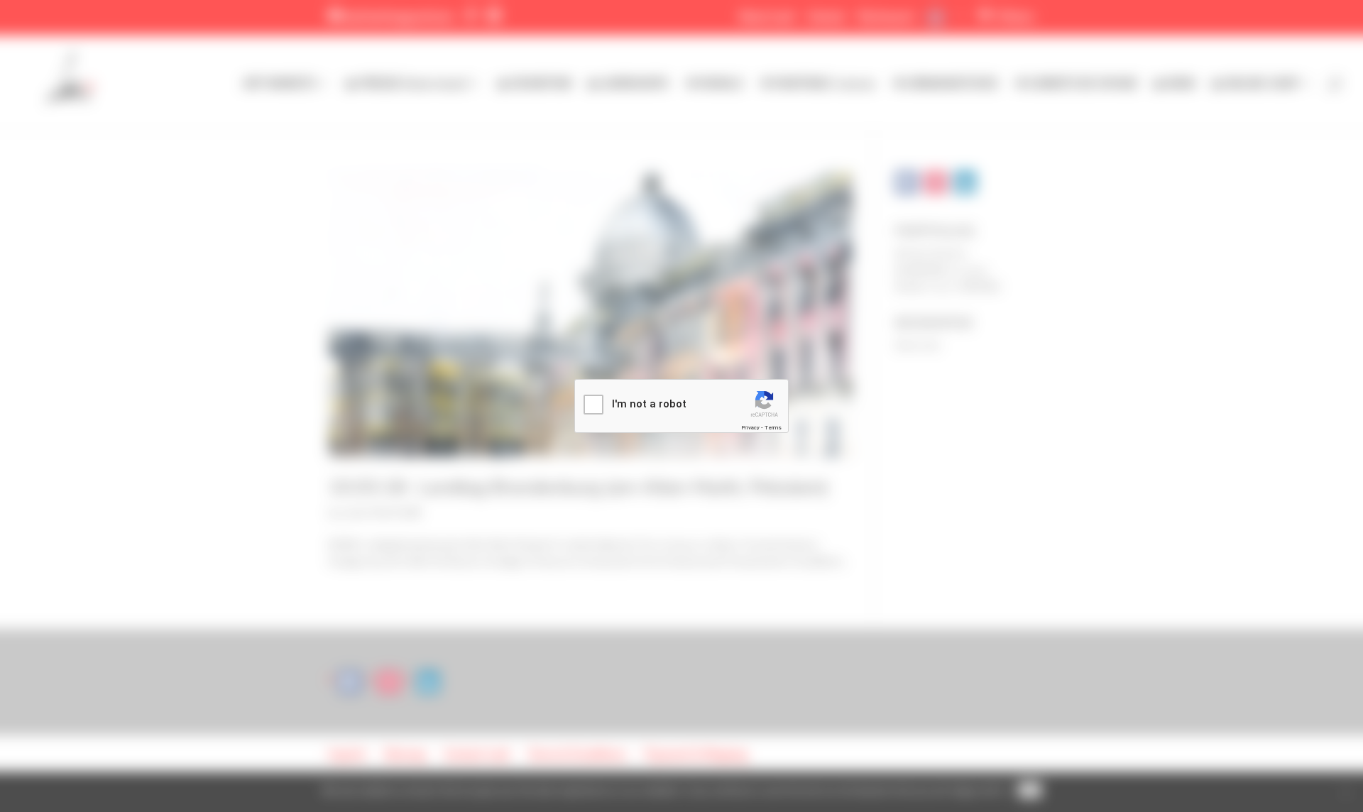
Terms (773, 427)
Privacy (750, 427)
